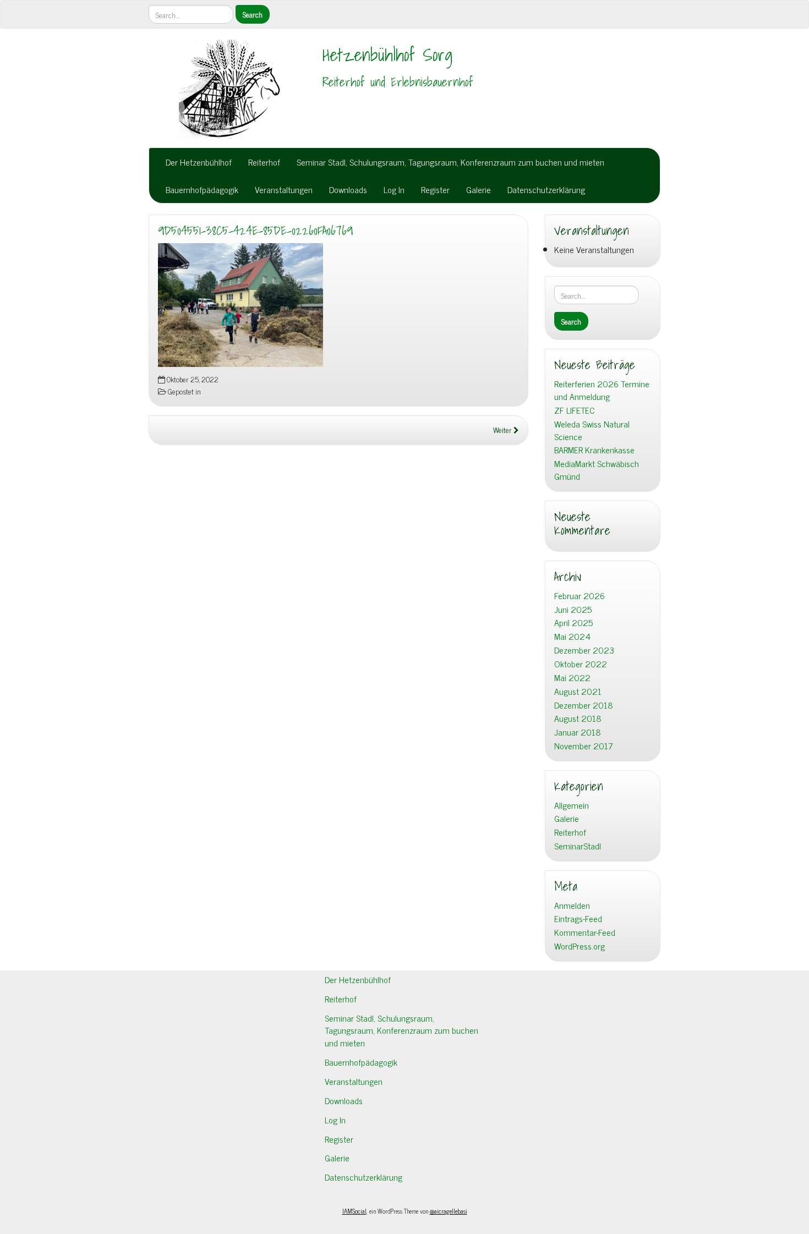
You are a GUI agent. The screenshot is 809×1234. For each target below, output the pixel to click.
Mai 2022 (572, 677)
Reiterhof (264, 162)
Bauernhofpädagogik (202, 189)
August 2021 (578, 691)
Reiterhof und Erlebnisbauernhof (397, 82)
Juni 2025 (573, 609)
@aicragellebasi (448, 1211)
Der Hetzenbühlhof (199, 162)
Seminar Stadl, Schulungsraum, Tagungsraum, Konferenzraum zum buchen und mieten (450, 162)
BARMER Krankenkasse (594, 449)
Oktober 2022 (580, 663)
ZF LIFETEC (574, 410)
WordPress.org (579, 946)
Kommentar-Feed (584, 932)
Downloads (348, 189)
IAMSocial (354, 1211)
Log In (394, 189)
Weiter (503, 430)
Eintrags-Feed (578, 918)
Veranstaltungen (284, 189)
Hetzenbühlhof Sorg (387, 54)
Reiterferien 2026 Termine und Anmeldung (601, 390)
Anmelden (572, 905)
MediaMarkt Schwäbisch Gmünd (596, 469)
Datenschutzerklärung (546, 189)
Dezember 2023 (584, 650)
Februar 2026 (579, 595)
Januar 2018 (577, 732)
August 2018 (578, 718)
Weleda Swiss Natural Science (592, 430)
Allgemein (571, 805)
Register (435, 189)
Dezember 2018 (583, 705)
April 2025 (573, 622)
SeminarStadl (577, 846)
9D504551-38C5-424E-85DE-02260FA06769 (255, 230)
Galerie (478, 189)
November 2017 (583, 745)
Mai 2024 (572, 636)
